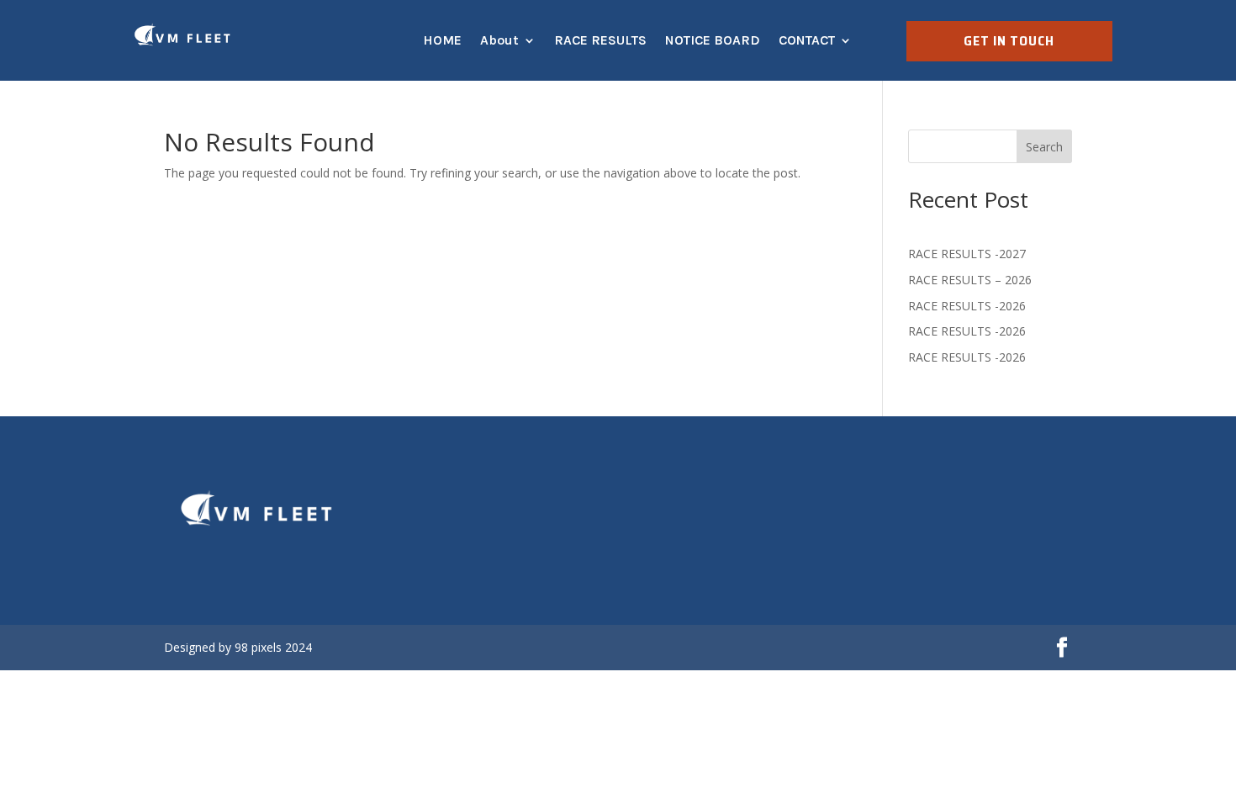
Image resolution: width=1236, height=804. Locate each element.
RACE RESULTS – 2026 (970, 280)
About (499, 40)
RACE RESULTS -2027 (967, 254)
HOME (442, 40)
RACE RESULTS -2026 (967, 306)
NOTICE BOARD (712, 40)
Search (1044, 147)
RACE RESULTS (600, 40)
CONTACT (807, 40)
